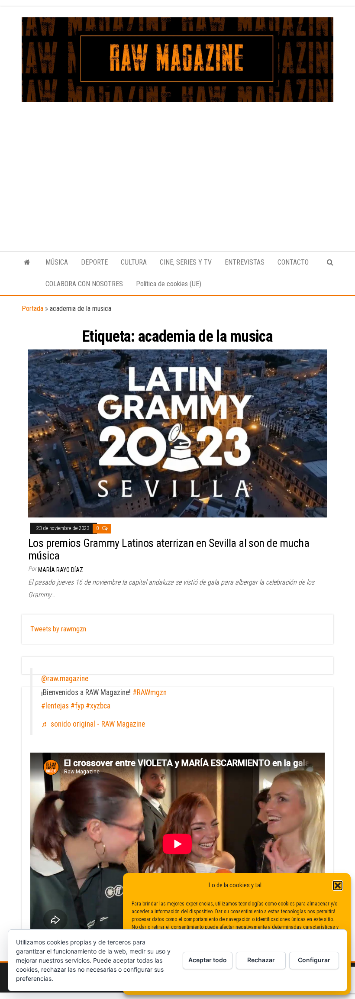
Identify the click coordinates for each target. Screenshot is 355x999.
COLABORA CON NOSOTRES (84, 284)
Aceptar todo (207, 959)
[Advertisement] (177, 167)
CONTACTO (293, 262)
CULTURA (134, 262)
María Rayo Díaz (60, 569)
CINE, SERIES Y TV (186, 262)
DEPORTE (94, 262)
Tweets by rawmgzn (58, 629)
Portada (32, 308)
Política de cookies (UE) (168, 284)
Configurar (314, 959)
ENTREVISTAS (245, 262)
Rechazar (261, 959)
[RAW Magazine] (27, 262)
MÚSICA (56, 262)
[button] (337, 885)
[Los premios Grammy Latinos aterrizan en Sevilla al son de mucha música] (177, 433)
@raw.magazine (64, 678)
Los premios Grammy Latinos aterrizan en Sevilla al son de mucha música (168, 549)
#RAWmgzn (149, 692)
